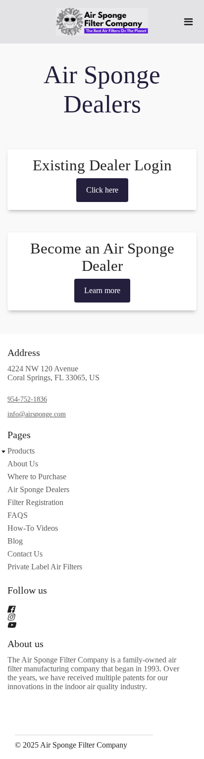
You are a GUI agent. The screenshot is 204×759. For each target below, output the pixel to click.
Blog (15, 541)
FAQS (17, 515)
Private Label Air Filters (44, 566)
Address (23, 352)
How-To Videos (32, 528)
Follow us (27, 590)
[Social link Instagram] (90, 617)
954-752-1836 (27, 399)
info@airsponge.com (36, 414)
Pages (19, 434)
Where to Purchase (36, 476)
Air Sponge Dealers (38, 489)
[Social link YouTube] (90, 625)
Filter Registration (35, 502)
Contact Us (25, 554)
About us (25, 643)
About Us (22, 463)
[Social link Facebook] (90, 609)
